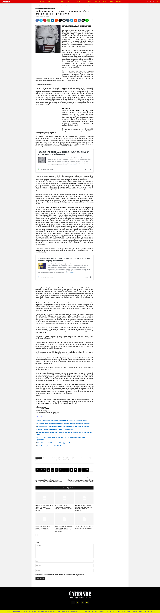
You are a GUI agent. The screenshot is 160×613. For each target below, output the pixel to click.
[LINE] (87, 20)
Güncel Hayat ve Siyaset (50, 8)
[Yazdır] (64, 20)
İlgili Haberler (57, 488)
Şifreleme (70, 459)
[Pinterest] (44, 20)
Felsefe (51, 2)
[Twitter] (150, 1)
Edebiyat (42, 2)
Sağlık (111, 2)
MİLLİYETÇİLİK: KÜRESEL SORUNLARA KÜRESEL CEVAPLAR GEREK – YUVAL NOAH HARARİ (80, 481)
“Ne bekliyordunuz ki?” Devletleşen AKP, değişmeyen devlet (54, 443)
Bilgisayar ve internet (47, 6)
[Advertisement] (48, 65)
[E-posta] (60, 20)
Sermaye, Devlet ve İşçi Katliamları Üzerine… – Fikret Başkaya (55, 429)
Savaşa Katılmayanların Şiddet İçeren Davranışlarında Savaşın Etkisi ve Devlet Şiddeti (62, 420)
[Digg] (83, 20)
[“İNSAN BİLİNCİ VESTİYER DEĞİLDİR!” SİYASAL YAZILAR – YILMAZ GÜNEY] (84, 519)
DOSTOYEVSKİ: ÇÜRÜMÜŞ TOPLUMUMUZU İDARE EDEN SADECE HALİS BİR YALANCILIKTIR (63, 507)
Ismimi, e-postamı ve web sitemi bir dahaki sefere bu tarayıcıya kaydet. (60, 574)
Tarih (104, 2)
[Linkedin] (52, 20)
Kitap (78, 2)
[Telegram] (71, 20)
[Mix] (75, 20)
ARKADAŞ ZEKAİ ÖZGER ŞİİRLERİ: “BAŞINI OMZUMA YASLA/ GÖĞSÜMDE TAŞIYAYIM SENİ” (49, 481)
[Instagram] (148, 1)
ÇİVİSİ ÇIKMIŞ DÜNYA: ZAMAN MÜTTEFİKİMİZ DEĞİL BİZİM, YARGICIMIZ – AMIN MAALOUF (43, 528)
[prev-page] (37, 535)
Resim (67, 2)
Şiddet (64, 459)
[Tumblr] (68, 20)
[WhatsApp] (48, 20)
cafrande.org (39, 16)
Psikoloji (59, 2)
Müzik (118, 2)
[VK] (79, 20)
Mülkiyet (59, 459)
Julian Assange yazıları (50, 459)
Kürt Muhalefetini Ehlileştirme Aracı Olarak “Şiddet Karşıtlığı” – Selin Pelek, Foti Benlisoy (63, 426)
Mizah (90, 2)
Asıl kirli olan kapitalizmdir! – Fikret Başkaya (50, 446)
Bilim (84, 2)
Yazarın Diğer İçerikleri (69, 488)
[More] (91, 20)
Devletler (69, 457)
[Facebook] (145, 1)
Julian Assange (39, 459)
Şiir (73, 2)
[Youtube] (153, 1)
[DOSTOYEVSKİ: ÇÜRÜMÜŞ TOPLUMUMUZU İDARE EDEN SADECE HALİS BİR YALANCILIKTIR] (64, 498)
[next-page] (39, 535)
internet (88, 457)
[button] (158, 2)
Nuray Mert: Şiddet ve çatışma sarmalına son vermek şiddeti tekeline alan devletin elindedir (63, 423)
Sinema (97, 2)
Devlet (55, 457)
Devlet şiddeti (62, 457)
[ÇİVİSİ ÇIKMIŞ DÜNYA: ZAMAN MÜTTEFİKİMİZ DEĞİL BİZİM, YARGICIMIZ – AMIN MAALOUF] (45, 519)
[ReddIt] (56, 20)
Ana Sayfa (38, 6)
